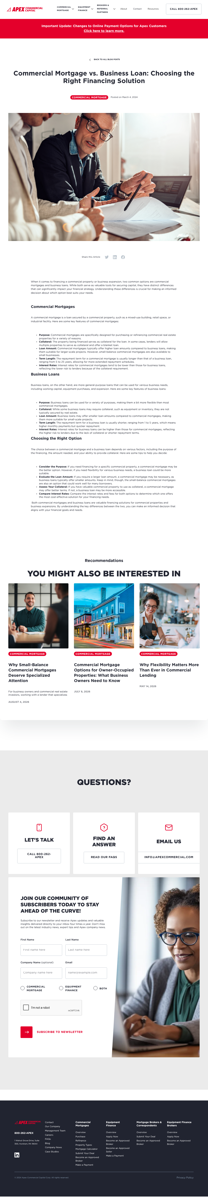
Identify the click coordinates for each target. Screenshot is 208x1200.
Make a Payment (84, 1165)
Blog (47, 1143)
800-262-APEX (23, 1133)
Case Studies (52, 1152)
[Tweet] (106, 257)
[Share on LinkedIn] (115, 257)
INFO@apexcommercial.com (168, 857)
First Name (27, 940)
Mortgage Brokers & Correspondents (148, 1124)
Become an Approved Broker (87, 1159)
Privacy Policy (185, 1178)
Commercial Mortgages (83, 1124)
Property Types (84, 1145)
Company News (53, 1147)
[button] (123, 9)
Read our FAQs (104, 857)
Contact (49, 1122)
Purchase (80, 1137)
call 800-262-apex (184, 9)
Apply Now (112, 1137)
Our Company (52, 1127)
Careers (49, 1135)
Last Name (72, 940)
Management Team (55, 1131)
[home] (24, 10)
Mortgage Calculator (87, 1149)
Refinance (81, 1141)
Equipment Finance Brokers (179, 1124)
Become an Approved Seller (117, 1150)
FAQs (48, 1139)
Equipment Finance (113, 1124)
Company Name (37, 962)
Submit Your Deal (85, 1153)
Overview (81, 1132)
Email (68, 962)
